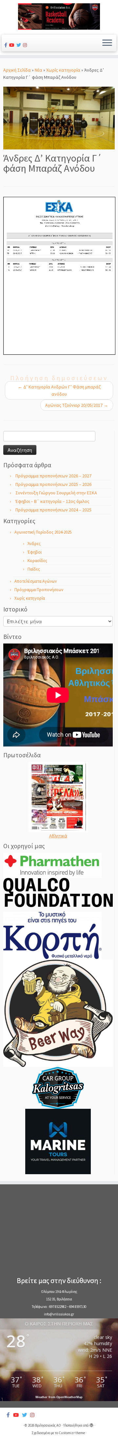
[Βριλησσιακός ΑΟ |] (59, 16)
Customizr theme (72, 1433)
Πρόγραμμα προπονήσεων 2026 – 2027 (53, 476)
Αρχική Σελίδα (17, 70)
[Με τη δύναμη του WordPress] (91, 1424)
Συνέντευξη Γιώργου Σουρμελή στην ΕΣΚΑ (56, 493)
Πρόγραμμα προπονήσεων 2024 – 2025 (53, 510)
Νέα (38, 70)
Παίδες (34, 569)
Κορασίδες (37, 560)
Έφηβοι (35, 552)
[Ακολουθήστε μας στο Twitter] (19, 45)
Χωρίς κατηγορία (63, 70)
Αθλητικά (58, 836)
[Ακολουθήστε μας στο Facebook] (6, 45)
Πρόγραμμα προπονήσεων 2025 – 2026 (53, 484)
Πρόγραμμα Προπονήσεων (38, 589)
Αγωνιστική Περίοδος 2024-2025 (42, 532)
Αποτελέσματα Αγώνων (35, 581)
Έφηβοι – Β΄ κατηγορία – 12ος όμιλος (52, 501)
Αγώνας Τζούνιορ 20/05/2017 (76, 405)
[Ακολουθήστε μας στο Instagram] (26, 45)
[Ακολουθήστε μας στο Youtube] (12, 45)
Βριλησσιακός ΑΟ (48, 1425)
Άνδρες (34, 543)
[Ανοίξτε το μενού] (107, 43)
